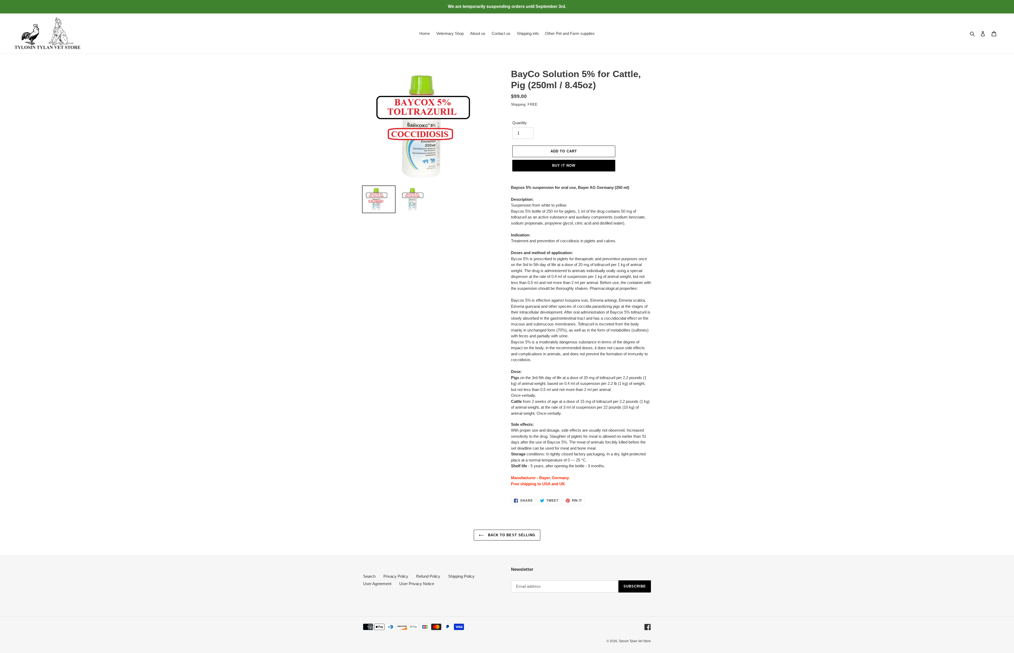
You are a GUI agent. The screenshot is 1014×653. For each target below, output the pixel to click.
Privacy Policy (395, 576)
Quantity (519, 122)
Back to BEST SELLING (511, 535)
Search (369, 576)
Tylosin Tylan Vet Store (635, 641)
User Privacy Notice (416, 583)
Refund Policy (428, 576)
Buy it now (563, 165)
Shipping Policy (461, 576)
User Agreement (377, 583)
